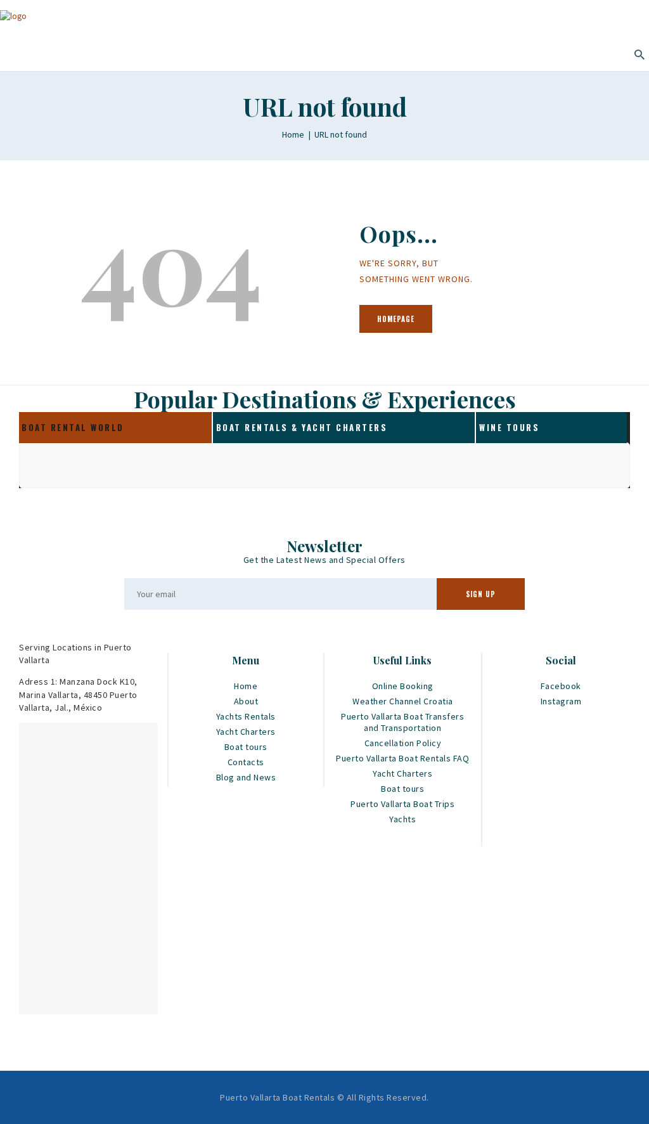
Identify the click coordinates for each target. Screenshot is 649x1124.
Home (293, 134)
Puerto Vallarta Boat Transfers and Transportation (402, 722)
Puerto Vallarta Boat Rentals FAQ (402, 758)
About (246, 701)
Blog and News (246, 777)
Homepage (395, 319)
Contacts (246, 762)
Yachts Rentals (246, 716)
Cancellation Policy (403, 743)
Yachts (402, 819)
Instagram (561, 701)
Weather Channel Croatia (402, 701)
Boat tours (245, 747)
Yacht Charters (246, 731)
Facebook (561, 686)
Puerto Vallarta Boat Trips (402, 804)
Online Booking (403, 686)
